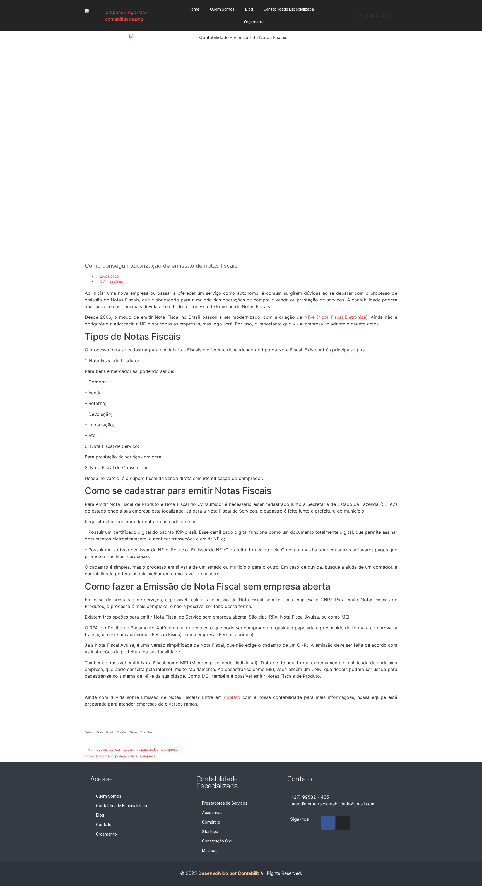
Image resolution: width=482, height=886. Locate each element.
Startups (210, 831)
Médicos (210, 850)
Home (194, 9)
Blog (249, 9)
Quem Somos (222, 9)
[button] (89, 731)
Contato (104, 824)
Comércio (211, 822)
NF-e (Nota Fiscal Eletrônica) (336, 317)
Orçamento (254, 22)
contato (232, 697)
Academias (212, 812)
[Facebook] (328, 823)
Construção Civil (217, 841)
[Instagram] (343, 823)
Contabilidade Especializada (289, 9)
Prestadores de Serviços (224, 803)
